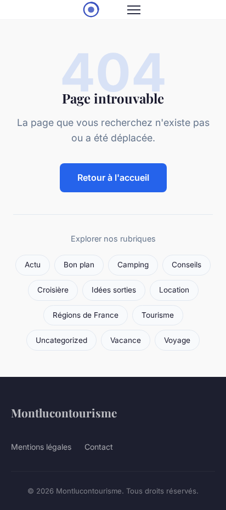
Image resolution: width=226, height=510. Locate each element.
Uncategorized (61, 340)
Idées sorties (114, 289)
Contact (98, 446)
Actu (33, 264)
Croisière (53, 289)
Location (174, 289)
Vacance (125, 340)
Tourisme (158, 315)
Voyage (177, 340)
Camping (133, 264)
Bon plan (79, 264)
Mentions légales (41, 446)
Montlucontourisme (64, 412)
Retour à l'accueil (113, 177)
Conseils (186, 264)
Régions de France (85, 315)
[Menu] (134, 10)
